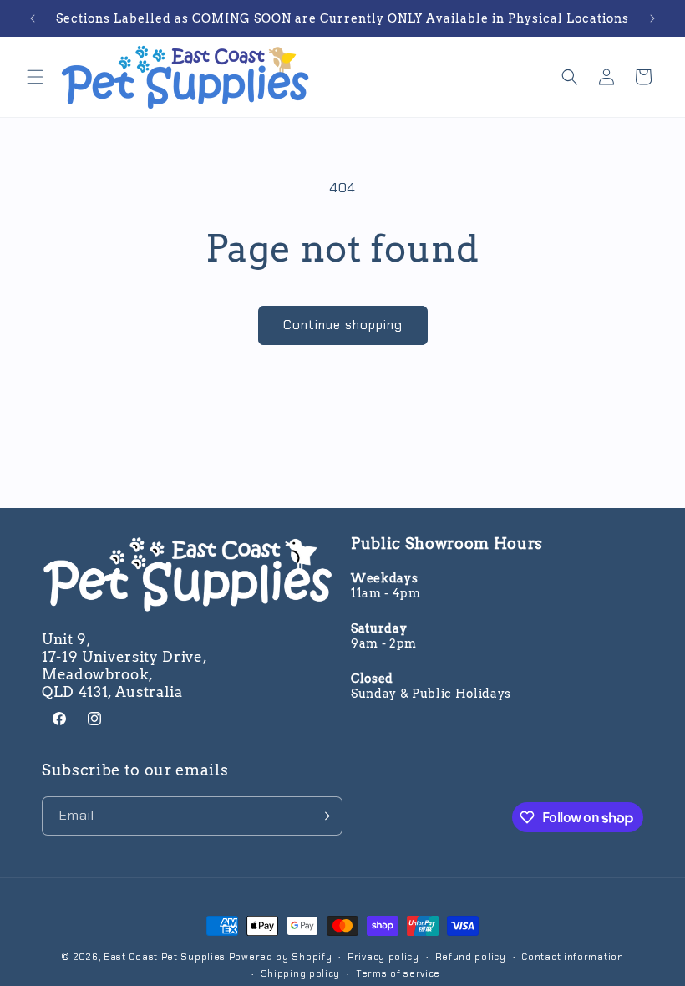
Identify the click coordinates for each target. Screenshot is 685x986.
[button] (35, 76)
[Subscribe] (323, 816)
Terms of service (398, 973)
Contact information (572, 957)
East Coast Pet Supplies (165, 957)
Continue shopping (343, 325)
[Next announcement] (652, 18)
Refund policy (470, 957)
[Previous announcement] (32, 18)
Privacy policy (383, 957)
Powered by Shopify (280, 957)
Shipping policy (301, 973)
